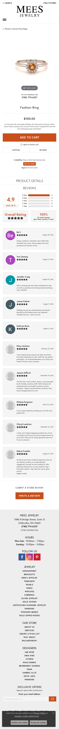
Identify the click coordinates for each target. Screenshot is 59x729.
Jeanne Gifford (24, 372)
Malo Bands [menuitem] (29, 662)
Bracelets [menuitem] (29, 574)
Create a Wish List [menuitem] (29, 633)
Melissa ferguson (25, 402)
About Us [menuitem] (29, 627)
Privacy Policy (39, 713)
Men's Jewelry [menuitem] (29, 577)
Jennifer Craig (23, 276)
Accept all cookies (38, 722)
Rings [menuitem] (29, 588)
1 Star (25, 206)
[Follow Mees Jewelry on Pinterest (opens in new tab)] (37, 557)
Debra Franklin (23, 451)
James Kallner (23, 301)
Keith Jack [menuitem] (29, 676)
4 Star (24, 198)
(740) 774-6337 (29, 97)
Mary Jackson (23, 346)
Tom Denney (22, 256)
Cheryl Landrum (24, 424)
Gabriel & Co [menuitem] (29, 672)
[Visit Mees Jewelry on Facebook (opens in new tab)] (22, 557)
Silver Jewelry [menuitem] (29, 598)
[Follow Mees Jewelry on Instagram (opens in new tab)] (29, 557)
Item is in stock (29, 164)
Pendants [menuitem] (29, 581)
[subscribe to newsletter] (52, 698)
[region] (29, 64)
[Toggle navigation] (4, 19)
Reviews (29, 188)
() (52, 195)
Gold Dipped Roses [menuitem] (29, 615)
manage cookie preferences (27, 716)
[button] (7, 3)
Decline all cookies (20, 722)
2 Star (24, 203)
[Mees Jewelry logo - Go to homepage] (29, 11)
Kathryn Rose (23, 326)
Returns (43, 150)
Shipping (16, 150)
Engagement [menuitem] (29, 571)
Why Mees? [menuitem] (29, 637)
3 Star (24, 201)
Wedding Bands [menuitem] (29, 612)
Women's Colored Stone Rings (16, 29)
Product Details (29, 181)
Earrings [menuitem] (29, 595)
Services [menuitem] (29, 630)
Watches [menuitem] (29, 591)
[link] (49, 3)
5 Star (24, 195)
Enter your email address (29, 694)
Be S (19, 232)
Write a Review (29, 495)
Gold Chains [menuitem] (29, 601)
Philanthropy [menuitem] (29, 640)
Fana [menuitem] (29, 669)
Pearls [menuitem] (29, 584)
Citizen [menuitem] (29, 659)
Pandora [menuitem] (29, 608)
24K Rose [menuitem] (29, 652)
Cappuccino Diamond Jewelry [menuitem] (29, 605)
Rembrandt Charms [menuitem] (29, 665)
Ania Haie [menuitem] (29, 655)
